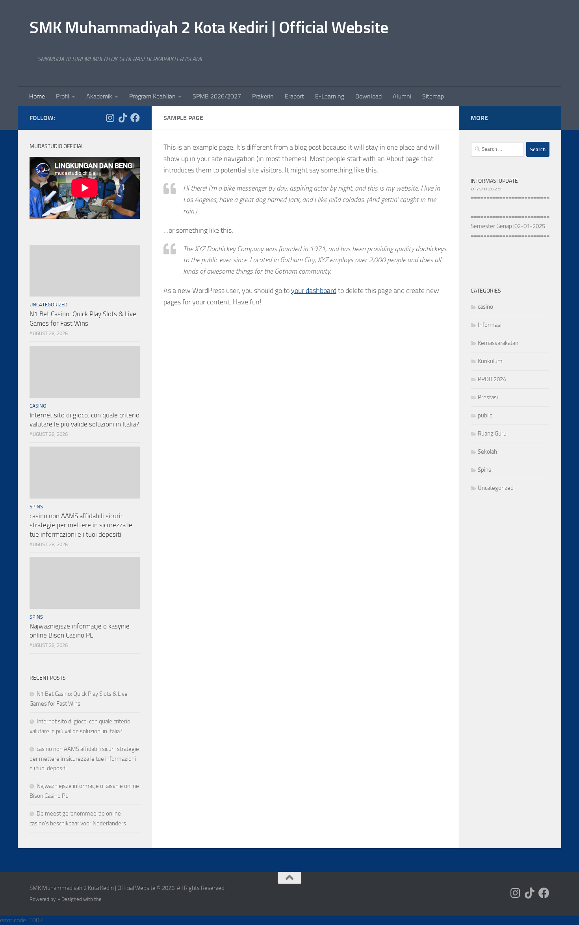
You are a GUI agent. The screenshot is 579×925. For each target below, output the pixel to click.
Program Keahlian (152, 96)
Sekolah (487, 451)
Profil (62, 96)
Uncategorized (48, 305)
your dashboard (313, 290)
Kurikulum (490, 361)
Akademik (99, 96)
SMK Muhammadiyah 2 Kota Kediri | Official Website (209, 27)
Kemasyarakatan (498, 343)
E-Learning (329, 96)
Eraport (294, 96)
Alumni (402, 96)
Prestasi (488, 397)
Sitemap (433, 96)
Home (37, 96)
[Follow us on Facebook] (135, 117)
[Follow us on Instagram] (110, 117)
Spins (36, 507)
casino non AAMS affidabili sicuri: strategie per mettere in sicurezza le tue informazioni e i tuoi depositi (81, 525)
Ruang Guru (492, 433)
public (485, 415)
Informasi (489, 324)
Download (368, 96)
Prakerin (263, 96)
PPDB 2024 (492, 379)
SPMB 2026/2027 (217, 96)
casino (38, 406)
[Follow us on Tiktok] (122, 117)
